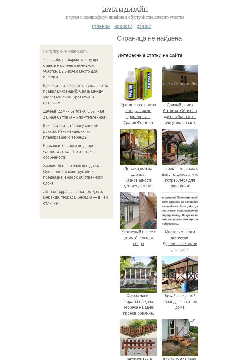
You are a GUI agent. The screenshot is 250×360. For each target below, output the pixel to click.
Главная (101, 25)
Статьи (144, 25)
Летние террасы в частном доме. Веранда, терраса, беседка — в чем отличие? (75, 197)
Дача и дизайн (125, 9)
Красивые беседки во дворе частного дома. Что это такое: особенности (70, 151)
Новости (123, 25)
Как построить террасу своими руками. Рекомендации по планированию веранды (70, 131)
